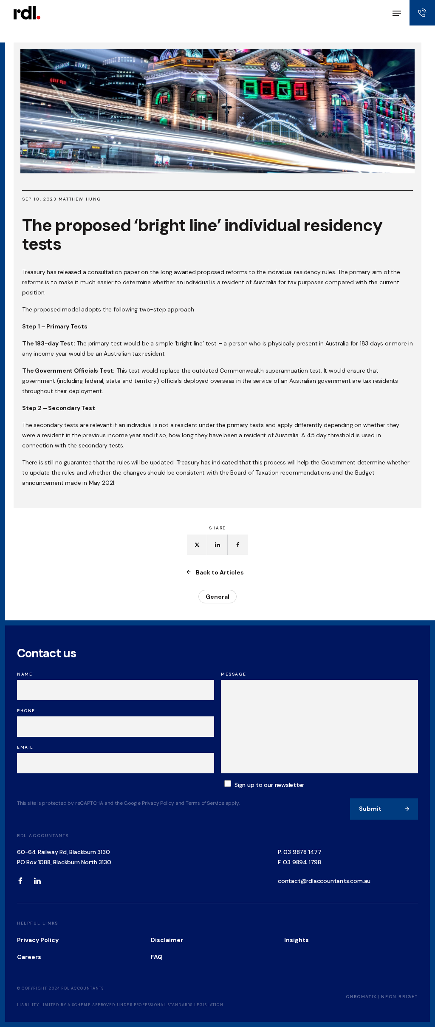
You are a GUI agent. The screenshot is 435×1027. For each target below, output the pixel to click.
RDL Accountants (43, 835)
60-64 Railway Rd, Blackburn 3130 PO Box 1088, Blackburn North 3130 (64, 857)
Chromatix (361, 996)
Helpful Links (37, 923)
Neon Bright (399, 996)
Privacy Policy (38, 940)
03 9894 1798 (302, 862)
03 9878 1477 (302, 852)
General (217, 596)
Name (24, 674)
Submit (370, 808)
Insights (296, 940)
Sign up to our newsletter (269, 785)
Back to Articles (220, 572)
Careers (29, 957)
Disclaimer (167, 940)
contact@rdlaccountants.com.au (324, 881)
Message (233, 674)
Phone (26, 710)
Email (25, 747)
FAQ (157, 957)
